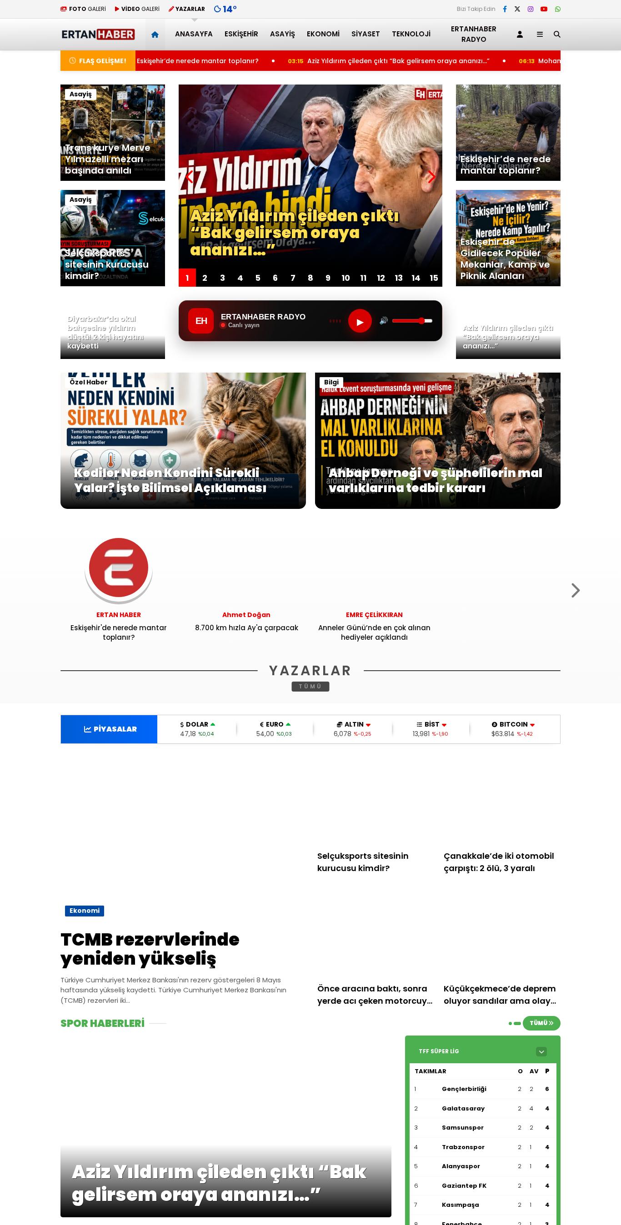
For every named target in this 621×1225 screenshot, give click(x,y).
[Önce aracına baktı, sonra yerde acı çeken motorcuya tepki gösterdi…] (376, 933)
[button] (156, 34)
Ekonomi (323, 34)
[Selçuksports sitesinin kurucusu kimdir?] (376, 800)
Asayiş (282, 34)
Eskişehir (241, 34)
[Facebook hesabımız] (505, 9)
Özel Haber (89, 382)
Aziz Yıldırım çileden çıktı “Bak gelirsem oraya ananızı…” (325, 61)
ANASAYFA (194, 34)
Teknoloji (411, 34)
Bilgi (331, 382)
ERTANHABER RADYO (473, 34)
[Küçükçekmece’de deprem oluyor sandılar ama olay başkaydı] (502, 933)
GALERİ (87, 9)
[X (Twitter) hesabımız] (517, 9)
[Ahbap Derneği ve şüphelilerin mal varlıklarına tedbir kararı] (438, 506)
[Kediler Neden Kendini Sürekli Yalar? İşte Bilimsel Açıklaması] (183, 506)
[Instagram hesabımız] (530, 9)
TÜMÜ (311, 686)
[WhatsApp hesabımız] (558, 9)
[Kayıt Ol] (521, 34)
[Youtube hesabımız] (544, 9)
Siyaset (365, 34)
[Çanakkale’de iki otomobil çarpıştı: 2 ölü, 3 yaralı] (502, 800)
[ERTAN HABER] (97, 36)
